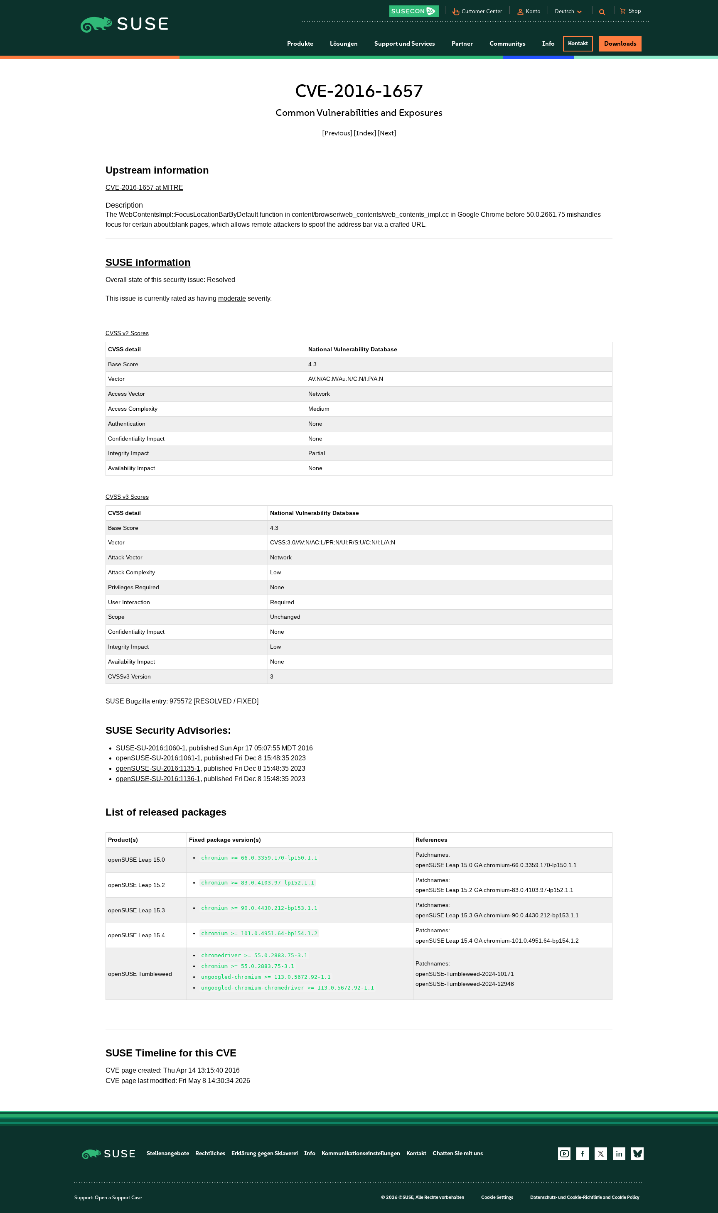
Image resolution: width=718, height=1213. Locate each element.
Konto (533, 11)
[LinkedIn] (619, 1153)
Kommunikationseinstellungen (361, 1153)
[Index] (365, 133)
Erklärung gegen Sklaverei (264, 1153)
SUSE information (148, 262)
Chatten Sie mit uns (458, 1153)
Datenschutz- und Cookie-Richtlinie (566, 1197)
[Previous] (337, 133)
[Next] (387, 133)
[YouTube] (564, 1153)
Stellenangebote (168, 1153)
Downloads (620, 43)
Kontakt (578, 43)
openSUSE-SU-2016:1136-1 (158, 778)
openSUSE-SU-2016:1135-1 (158, 768)
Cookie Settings (497, 1197)
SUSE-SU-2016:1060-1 (151, 748)
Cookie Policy (625, 1197)
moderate (232, 298)
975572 (181, 701)
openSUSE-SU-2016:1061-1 (158, 758)
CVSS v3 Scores (127, 496)
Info (309, 1153)
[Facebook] (582, 1153)
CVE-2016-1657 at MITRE (144, 187)
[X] (601, 1153)
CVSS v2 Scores (127, 333)
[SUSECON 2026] (414, 11)
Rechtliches (210, 1153)
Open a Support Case (118, 1198)
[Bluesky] (637, 1153)
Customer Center (482, 11)
